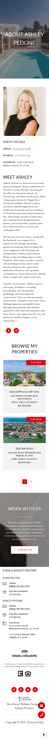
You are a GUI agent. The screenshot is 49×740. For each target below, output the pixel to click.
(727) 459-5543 (15, 594)
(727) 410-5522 (22, 155)
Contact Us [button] (24, 550)
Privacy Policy (36, 722)
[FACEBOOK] (8, 330)
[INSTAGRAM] (16, 330)
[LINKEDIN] (28, 689)
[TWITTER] (35, 689)
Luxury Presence (24, 708)
